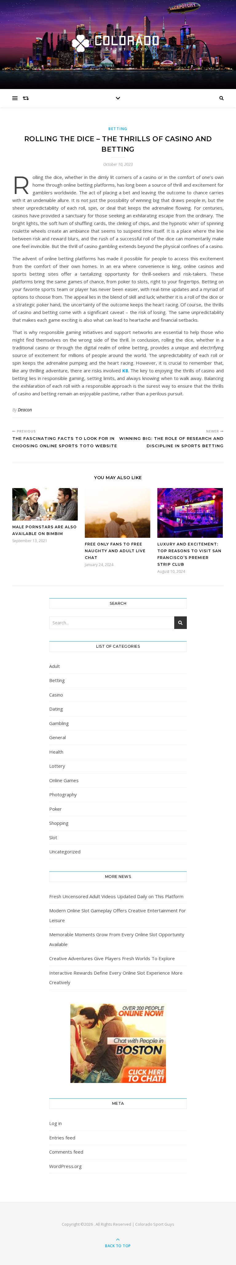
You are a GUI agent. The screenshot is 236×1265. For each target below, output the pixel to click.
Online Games (64, 780)
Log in (55, 1123)
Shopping (59, 823)
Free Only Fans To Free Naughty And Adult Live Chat (115, 551)
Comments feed (66, 1152)
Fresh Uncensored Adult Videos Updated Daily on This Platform (116, 896)
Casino (56, 695)
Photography (63, 794)
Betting (118, 128)
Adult (54, 666)
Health (56, 752)
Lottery (57, 766)
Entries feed (62, 1138)
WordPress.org (65, 1166)
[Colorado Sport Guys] (118, 43)
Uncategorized (65, 851)
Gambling (59, 723)
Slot (53, 837)
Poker (55, 809)
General (57, 737)
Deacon (25, 410)
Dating (56, 709)
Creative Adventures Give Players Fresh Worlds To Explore (112, 958)
